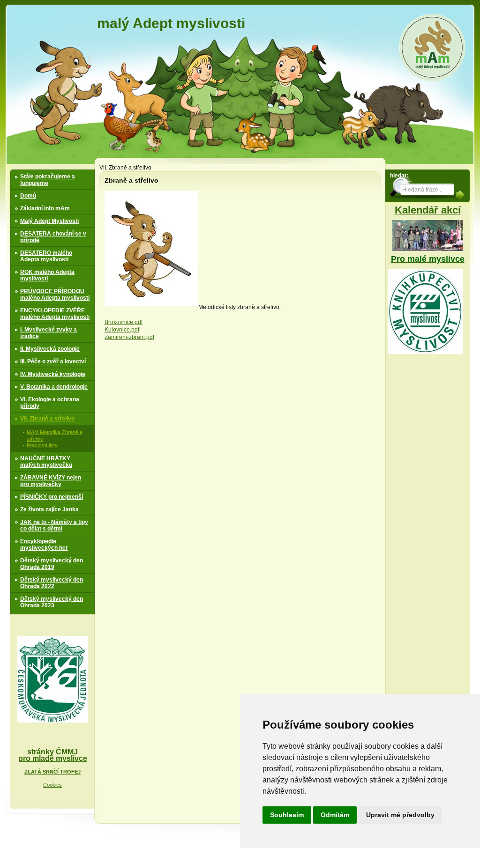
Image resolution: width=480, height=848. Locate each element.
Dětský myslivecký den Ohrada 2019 (51, 563)
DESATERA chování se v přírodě (53, 236)
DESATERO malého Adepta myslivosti (46, 256)
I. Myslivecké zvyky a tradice (48, 332)
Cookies (52, 785)
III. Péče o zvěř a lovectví (53, 361)
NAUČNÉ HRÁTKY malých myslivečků (46, 461)
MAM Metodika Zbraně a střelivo (54, 435)
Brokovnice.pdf (123, 322)
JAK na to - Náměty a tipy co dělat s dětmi (54, 525)
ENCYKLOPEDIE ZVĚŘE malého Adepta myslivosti (55, 313)
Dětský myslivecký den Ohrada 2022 (51, 583)
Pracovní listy (42, 445)
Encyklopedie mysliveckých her (44, 544)
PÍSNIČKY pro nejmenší (51, 497)
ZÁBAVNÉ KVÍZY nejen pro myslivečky (50, 480)
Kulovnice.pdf (122, 329)
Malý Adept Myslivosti (49, 221)
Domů (28, 195)
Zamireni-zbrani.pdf (129, 337)
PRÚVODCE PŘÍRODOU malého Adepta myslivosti (55, 294)
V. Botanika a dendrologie (54, 386)
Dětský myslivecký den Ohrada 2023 (51, 602)
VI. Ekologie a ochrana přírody (49, 402)
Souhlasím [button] (287, 815)
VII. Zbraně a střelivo (47, 418)
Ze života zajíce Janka (49, 509)
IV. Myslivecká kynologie (52, 374)
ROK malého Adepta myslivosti (47, 275)
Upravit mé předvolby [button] (400, 815)
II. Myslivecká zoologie (50, 349)
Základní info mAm (45, 208)
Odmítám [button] (335, 815)
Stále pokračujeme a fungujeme (47, 179)
